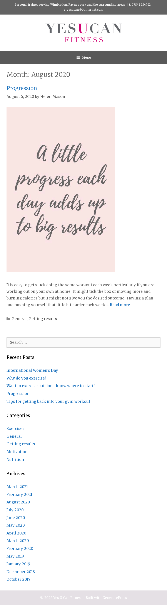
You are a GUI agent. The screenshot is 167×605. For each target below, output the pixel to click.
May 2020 (16, 525)
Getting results (42, 318)
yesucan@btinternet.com (85, 10)
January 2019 (18, 564)
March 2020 (18, 540)
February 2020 (20, 548)
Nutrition (15, 459)
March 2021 (17, 486)
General (19, 318)
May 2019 (15, 556)
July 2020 (15, 510)
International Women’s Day (32, 370)
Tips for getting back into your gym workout (48, 401)
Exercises (15, 428)
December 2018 (21, 571)
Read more (120, 304)
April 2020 (16, 533)
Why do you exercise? (27, 378)
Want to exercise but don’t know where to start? (51, 385)
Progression (22, 88)
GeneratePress (114, 598)
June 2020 (16, 517)
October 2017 (18, 579)
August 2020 (18, 502)
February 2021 (19, 494)
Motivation (17, 451)
